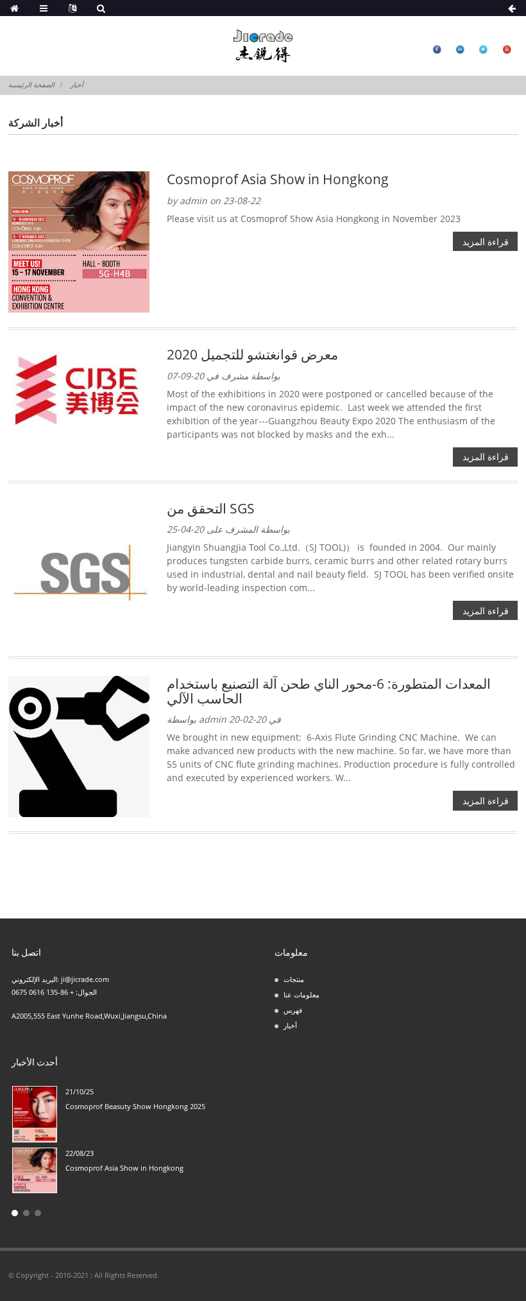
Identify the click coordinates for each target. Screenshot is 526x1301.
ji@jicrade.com (85, 979)
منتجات (294, 979)
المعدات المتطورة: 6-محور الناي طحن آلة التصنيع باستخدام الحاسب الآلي (329, 690)
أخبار (76, 84)
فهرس (293, 1010)
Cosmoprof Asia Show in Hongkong (278, 178)
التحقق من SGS (211, 508)
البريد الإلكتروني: (36, 979)
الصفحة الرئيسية (31, 84)
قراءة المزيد (485, 242)
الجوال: (85, 992)
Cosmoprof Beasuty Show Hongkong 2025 (135, 1106)
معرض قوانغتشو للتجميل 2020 (252, 354)
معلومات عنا (301, 994)
